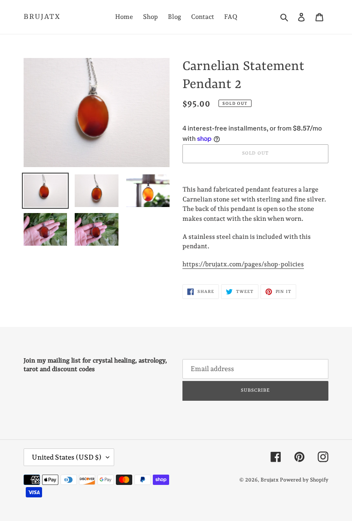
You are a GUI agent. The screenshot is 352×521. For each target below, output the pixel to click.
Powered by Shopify (304, 480)
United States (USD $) (67, 457)
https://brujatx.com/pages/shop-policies (243, 264)
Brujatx (42, 16)
